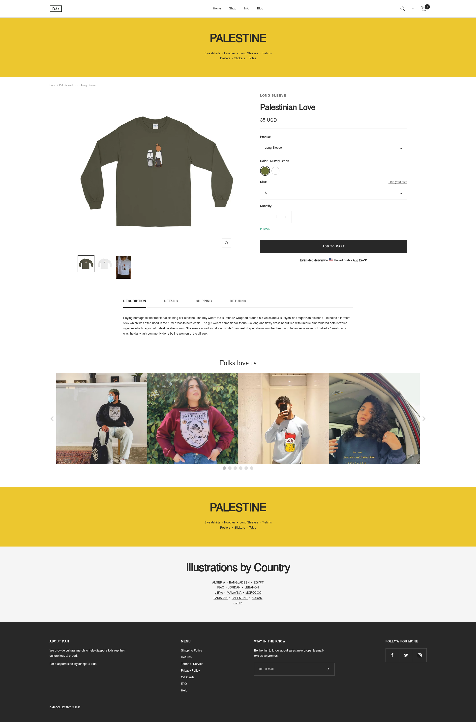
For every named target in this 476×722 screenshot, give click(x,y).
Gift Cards (187, 677)
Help (184, 690)
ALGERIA (218, 582)
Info (246, 8)
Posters (225, 58)
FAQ (184, 684)
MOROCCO (253, 592)
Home (217, 8)
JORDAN (234, 587)
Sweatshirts (212, 53)
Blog (260, 8)
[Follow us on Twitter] (406, 655)
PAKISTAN (220, 598)
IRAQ (220, 587)
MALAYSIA (234, 592)
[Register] (328, 669)
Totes (252, 58)
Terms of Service (192, 664)
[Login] (413, 9)
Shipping (204, 301)
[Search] (402, 8)
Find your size (397, 182)
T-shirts (267, 53)
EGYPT (259, 582)
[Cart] (423, 8)
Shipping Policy (191, 650)
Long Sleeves (248, 53)
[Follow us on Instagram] (419, 655)
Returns (238, 301)
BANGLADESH (239, 582)
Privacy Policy (190, 670)
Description (134, 301)
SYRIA (238, 603)
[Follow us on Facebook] (392, 655)
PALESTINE (240, 598)
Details (171, 301)
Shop (232, 8)
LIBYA (219, 592)
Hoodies (230, 53)
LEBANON (251, 587)
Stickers (239, 58)
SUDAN (257, 598)
